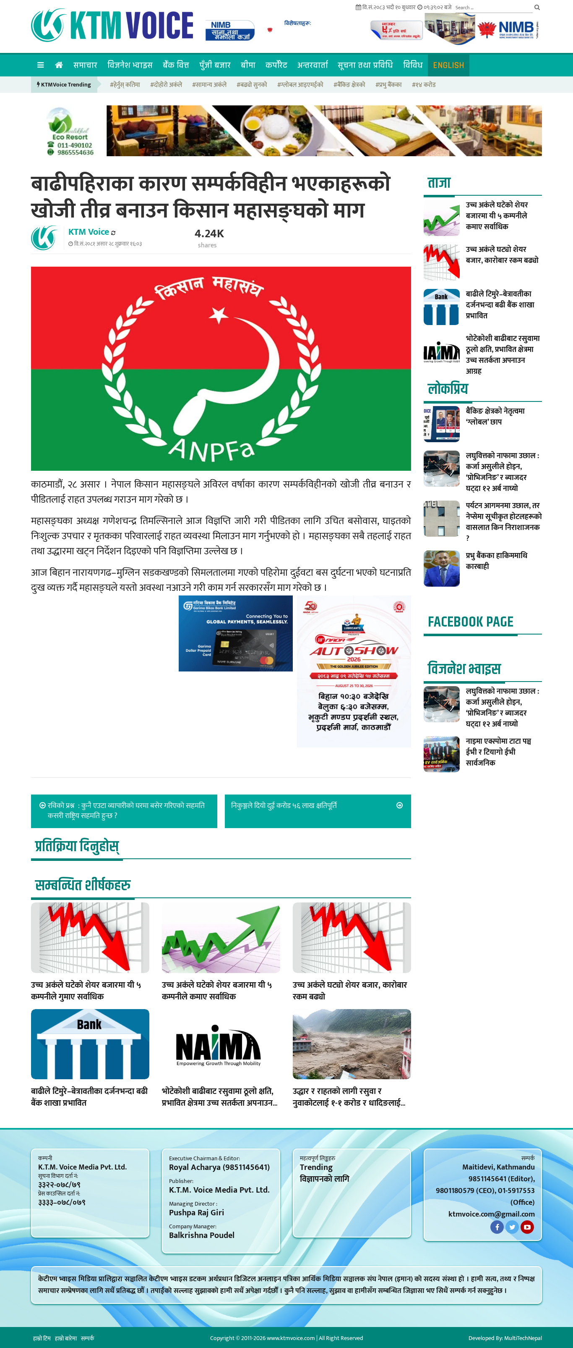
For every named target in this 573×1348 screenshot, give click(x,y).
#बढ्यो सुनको (252, 85)
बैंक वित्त (176, 65)
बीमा (248, 65)
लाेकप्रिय (448, 389)
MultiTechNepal (523, 1338)
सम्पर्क (87, 1338)
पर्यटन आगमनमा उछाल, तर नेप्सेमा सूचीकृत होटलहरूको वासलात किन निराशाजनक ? (504, 522)
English (448, 65)
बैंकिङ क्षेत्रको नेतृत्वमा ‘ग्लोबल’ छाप (495, 417)
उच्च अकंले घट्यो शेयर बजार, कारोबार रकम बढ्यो (350, 991)
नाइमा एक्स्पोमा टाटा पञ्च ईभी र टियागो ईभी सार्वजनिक (498, 752)
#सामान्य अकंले (209, 85)
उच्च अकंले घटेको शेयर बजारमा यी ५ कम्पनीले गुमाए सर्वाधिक (86, 991)
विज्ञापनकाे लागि (324, 1179)
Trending (316, 1167)
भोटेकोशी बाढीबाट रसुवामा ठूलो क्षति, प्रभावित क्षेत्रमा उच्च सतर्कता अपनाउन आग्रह (217, 1103)
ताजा (439, 183)
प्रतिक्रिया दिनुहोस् (77, 846)
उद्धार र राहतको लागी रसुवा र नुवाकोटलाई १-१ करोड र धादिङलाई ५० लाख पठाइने (347, 1103)
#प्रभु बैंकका (388, 85)
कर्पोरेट (276, 65)
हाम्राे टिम (42, 1338)
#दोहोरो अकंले (166, 85)
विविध (413, 65)
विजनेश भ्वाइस (130, 65)
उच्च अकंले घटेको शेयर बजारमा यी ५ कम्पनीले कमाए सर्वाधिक (217, 991)
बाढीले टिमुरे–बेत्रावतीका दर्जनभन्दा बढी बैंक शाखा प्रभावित (89, 1097)
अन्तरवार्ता (312, 65)
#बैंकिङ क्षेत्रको (349, 85)
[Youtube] (527, 1227)
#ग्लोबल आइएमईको (300, 85)
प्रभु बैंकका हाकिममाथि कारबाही (496, 561)
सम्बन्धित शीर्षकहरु (82, 885)
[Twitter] (512, 1227)
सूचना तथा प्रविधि (365, 65)
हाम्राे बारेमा (66, 1338)
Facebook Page (470, 622)
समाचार (85, 65)
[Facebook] (497, 1227)
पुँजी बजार (215, 65)
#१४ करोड (423, 85)
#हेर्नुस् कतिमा (125, 85)
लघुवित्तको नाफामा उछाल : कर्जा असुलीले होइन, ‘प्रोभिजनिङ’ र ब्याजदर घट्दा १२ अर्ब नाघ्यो (502, 472)
